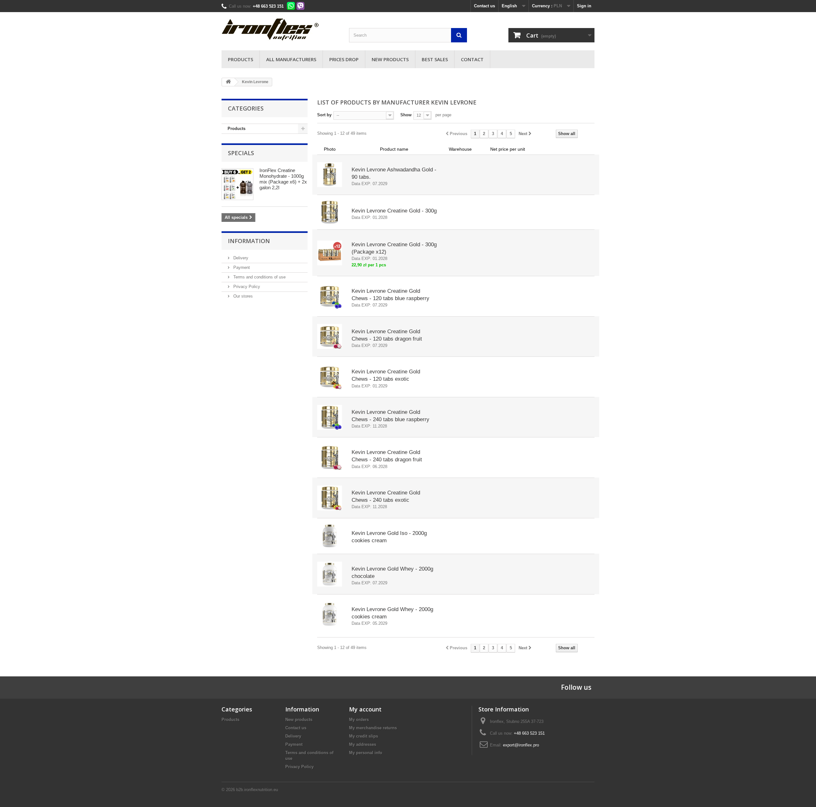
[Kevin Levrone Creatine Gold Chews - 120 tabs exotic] (329, 376)
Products (240, 59)
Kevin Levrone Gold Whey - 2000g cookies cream (392, 613)
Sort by (324, 114)
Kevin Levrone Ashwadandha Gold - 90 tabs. (394, 173)
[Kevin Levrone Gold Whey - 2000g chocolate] (329, 574)
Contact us (484, 6)
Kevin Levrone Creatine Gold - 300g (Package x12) (394, 248)
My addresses (362, 744)
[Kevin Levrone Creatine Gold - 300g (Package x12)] (329, 253)
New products (390, 59)
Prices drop (344, 59)
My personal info (365, 752)
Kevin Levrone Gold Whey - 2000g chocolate (392, 572)
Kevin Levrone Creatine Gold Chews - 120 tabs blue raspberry (390, 294)
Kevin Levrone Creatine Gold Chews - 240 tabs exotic (386, 496)
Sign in (584, 6)
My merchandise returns (373, 727)
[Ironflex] (280, 29)
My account (365, 709)
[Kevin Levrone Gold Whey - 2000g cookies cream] (329, 614)
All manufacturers (291, 59)
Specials (241, 153)
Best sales (435, 59)
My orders (359, 719)
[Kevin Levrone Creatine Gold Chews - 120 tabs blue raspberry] (329, 296)
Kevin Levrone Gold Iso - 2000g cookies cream (389, 537)
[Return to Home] (228, 82)
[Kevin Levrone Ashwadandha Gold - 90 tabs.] (329, 174)
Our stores (242, 296)
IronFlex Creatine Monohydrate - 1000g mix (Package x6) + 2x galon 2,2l (283, 179)
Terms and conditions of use (259, 277)
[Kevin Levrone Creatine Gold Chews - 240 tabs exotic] (329, 498)
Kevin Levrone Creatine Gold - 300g (394, 211)
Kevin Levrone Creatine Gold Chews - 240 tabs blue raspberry (390, 415)
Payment (241, 267)
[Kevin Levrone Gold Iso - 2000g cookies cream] (329, 535)
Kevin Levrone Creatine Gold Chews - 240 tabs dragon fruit (387, 456)
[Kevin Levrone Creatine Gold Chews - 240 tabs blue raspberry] (329, 417)
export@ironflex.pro (521, 745)
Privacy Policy (246, 286)
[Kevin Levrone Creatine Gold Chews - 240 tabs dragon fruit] (329, 457)
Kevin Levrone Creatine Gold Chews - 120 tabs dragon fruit (387, 335)
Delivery (240, 258)
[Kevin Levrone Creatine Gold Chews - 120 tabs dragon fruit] (329, 336)
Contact (472, 59)
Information (249, 241)
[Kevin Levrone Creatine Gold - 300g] (329, 212)
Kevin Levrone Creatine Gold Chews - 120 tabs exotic (386, 375)
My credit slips (363, 736)
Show (406, 114)
